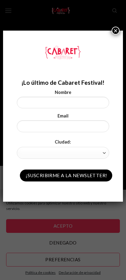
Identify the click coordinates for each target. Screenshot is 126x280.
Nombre (63, 92)
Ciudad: (63, 141)
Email (63, 115)
